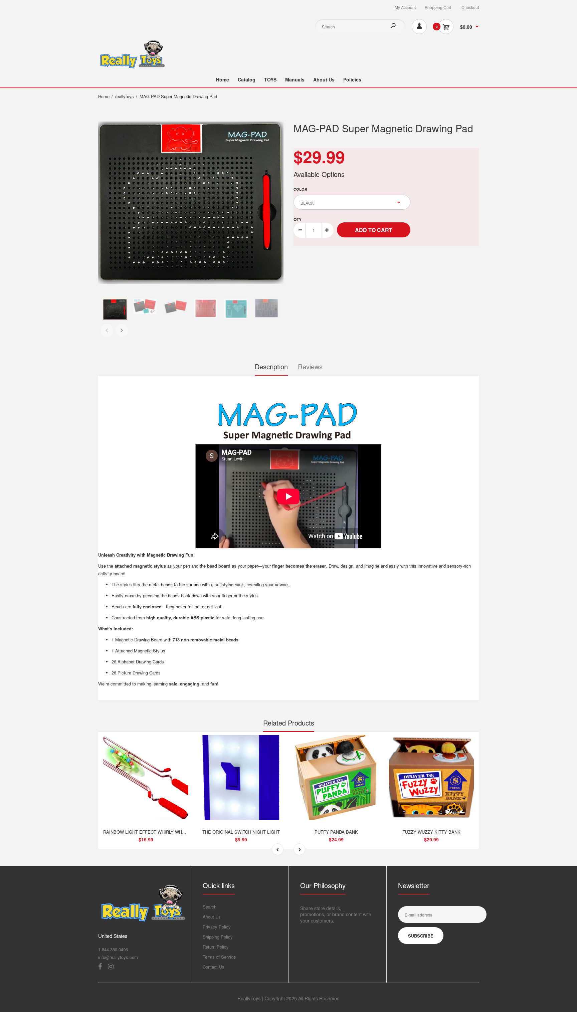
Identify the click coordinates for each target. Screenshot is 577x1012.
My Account (405, 7)
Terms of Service (219, 957)
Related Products (288, 723)
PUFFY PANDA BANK (336, 832)
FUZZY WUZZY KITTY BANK (431, 832)
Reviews (310, 366)
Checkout (470, 7)
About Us (212, 917)
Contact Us (213, 967)
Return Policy (216, 947)
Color (300, 189)
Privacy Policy (217, 927)
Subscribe (420, 936)
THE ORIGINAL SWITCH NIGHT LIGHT (241, 832)
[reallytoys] (131, 67)
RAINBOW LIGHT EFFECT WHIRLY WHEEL (146, 832)
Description (271, 366)
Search (209, 906)
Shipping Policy (218, 937)
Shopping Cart (438, 7)
